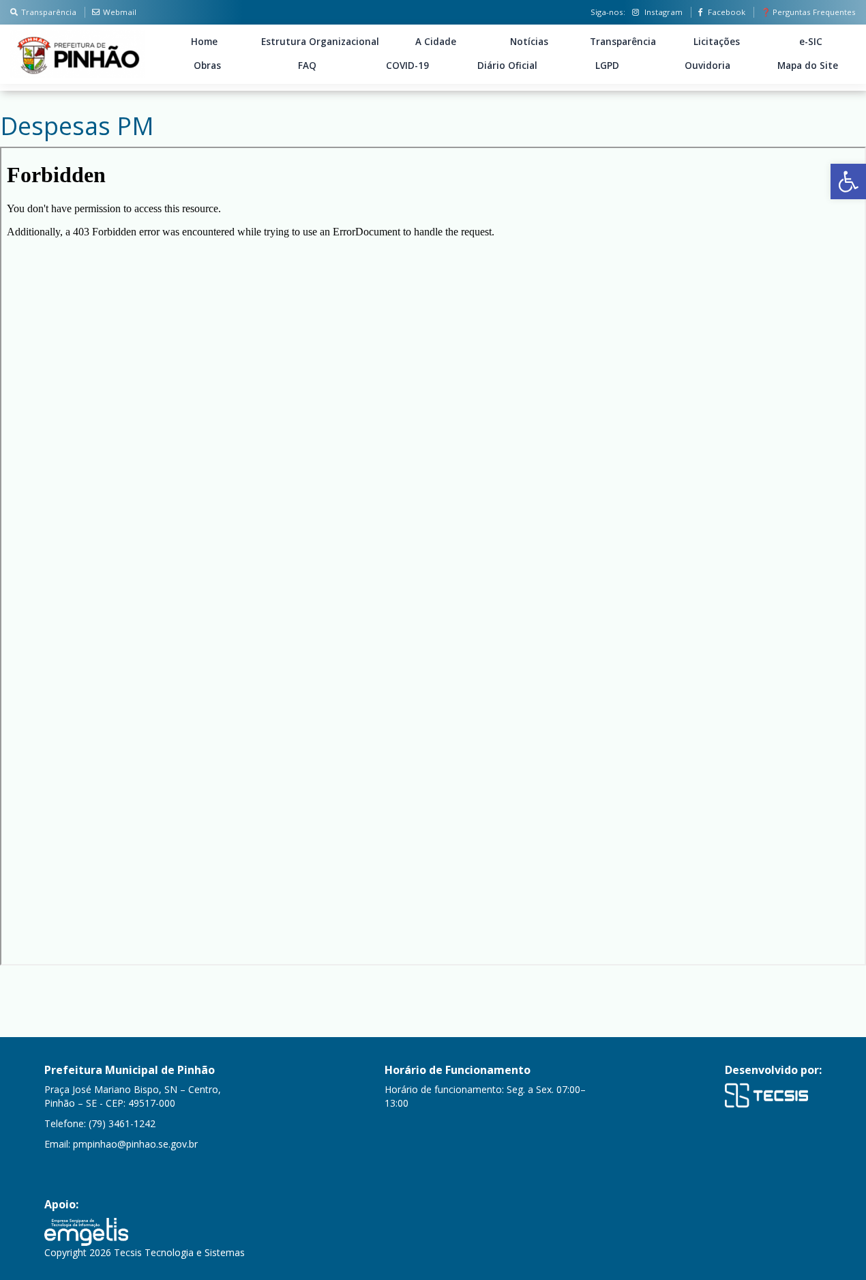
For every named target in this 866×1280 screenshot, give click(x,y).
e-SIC (810, 41)
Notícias (529, 41)
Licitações (716, 41)
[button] (848, 181)
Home (204, 41)
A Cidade (435, 41)
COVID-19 (407, 65)
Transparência (48, 12)
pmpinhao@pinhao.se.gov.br (135, 1143)
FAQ (307, 65)
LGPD (607, 65)
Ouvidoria (707, 65)
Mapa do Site (807, 65)
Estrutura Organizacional (320, 41)
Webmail (119, 12)
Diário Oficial (507, 65)
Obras (207, 65)
